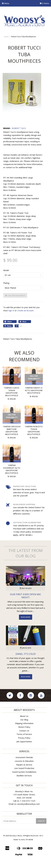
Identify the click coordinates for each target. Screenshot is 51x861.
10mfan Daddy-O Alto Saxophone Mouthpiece (34, 390)
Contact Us (24, 730)
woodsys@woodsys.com (28, 804)
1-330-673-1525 (27, 800)
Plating (6, 283)
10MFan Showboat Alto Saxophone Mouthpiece (11, 469)
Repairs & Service (24, 764)
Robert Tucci (19, 128)
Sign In (11, 310)
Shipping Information (24, 723)
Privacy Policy (24, 737)
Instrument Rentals (24, 757)
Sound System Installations (24, 772)
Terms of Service (24, 734)
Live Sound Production (24, 768)
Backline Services (24, 775)
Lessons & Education (24, 761)
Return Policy (24, 727)
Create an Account (25, 310)
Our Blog (24, 719)
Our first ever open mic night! (25, 596)
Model (6, 270)
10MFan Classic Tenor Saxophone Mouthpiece (11, 391)
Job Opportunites (24, 741)
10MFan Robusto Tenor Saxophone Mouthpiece (34, 430)
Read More (25, 617)
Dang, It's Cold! (26, 653)
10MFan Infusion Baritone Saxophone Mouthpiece (11, 430)
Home (6, 36)
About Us (24, 716)
